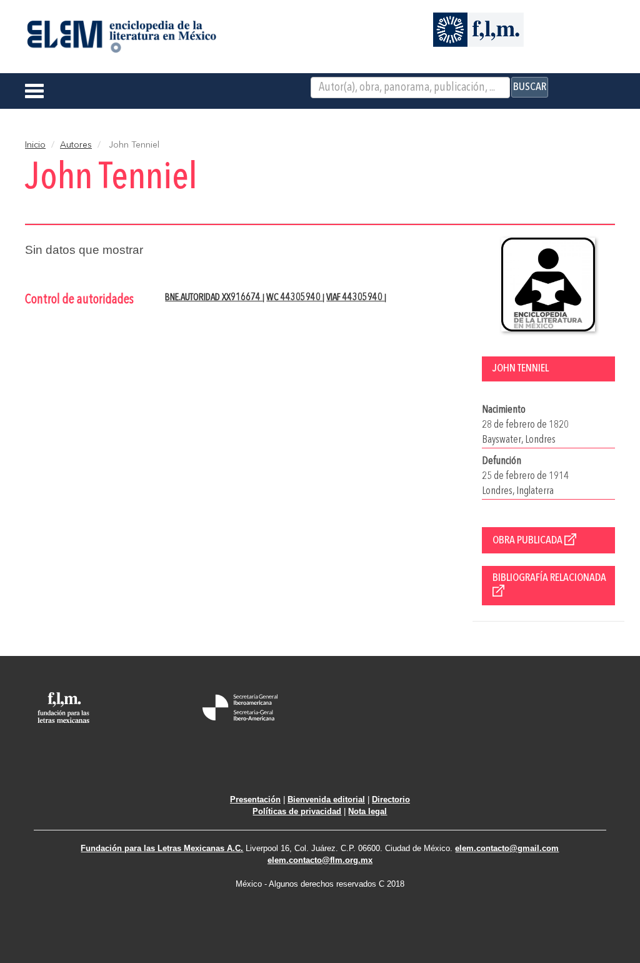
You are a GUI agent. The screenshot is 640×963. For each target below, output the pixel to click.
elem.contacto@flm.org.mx (320, 860)
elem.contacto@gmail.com (507, 848)
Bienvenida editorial (326, 799)
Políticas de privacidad (296, 811)
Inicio (35, 145)
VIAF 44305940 (355, 298)
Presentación (255, 799)
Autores (76, 145)
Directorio (391, 799)
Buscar (529, 87)
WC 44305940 (294, 298)
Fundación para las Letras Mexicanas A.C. (162, 848)
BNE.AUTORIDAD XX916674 (213, 298)
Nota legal (367, 811)
